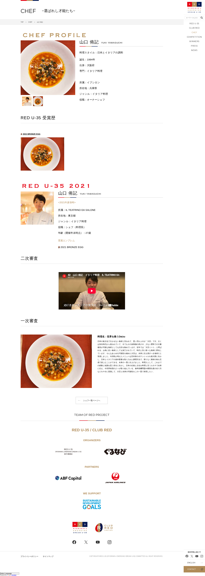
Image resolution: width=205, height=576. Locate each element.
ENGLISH (191, 563)
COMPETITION (194, 37)
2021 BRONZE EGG (31, 134)
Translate (13, 575)
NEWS (194, 50)
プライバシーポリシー (29, 556)
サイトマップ (48, 556)
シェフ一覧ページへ (91, 400)
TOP (22, 22)
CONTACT (191, 569)
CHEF (194, 32)
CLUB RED (194, 28)
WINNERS (194, 41)
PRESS (194, 46)
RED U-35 (194, 23)
